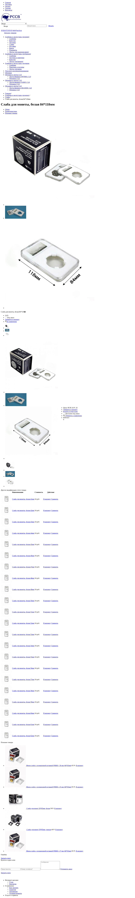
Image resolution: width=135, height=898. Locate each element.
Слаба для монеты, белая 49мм (23, 589)
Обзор (7, 109)
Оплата (7, 6)
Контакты (8, 10)
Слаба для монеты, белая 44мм (23, 533)
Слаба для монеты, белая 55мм (23, 657)
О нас (11, 882)
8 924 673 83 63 (6, 30)
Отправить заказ (66, 869)
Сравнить (54, 499)
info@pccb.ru (17, 30)
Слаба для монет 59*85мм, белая (38, 808)
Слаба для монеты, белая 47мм (23, 567)
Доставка (8, 4)
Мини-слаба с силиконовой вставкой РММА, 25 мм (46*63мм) (48, 787)
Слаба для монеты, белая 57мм (23, 679)
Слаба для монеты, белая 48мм (23, 578)
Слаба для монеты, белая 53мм (23, 634)
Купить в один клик (70, 411)
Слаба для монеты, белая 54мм (23, 646)
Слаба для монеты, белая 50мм (23, 601)
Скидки (8, 8)
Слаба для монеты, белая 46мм (23, 556)
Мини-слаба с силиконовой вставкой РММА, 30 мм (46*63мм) (48, 765)
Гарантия (12, 890)
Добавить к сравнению (73, 416)
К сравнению (12, 321)
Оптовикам (13, 891)
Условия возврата (15, 893)
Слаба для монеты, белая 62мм (23, 736)
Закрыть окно (6, 858)
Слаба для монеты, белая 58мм (23, 691)
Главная (8, 2)
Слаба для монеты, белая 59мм (23, 702)
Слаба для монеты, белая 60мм (23, 713)
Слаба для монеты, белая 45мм (23, 544)
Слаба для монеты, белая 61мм (23, 724)
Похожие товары (11, 113)
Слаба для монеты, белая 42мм (23, 510)
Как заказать (13, 888)
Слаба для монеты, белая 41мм (23, 499)
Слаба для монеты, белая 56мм (23, 668)
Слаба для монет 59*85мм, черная (39, 829)
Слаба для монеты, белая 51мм (23, 612)
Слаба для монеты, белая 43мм (23, 522)
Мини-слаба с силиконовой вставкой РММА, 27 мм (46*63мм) (48, 851)
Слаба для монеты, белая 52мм (23, 623)
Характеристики (11, 111)
